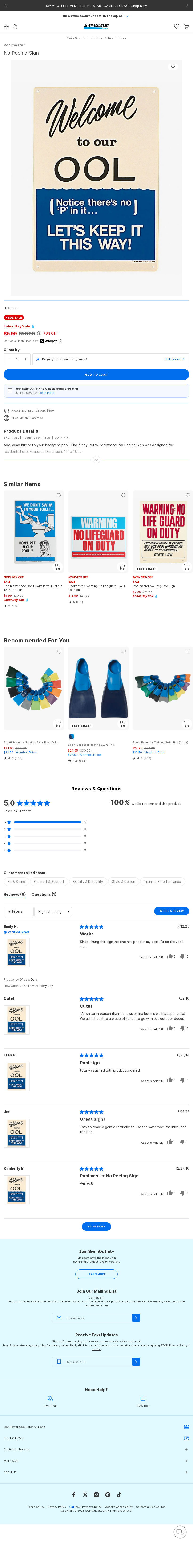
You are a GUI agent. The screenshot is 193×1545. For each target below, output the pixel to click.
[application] (180, 1532)
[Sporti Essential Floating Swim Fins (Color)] (34, 688)
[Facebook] (74, 1495)
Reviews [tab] (15, 895)
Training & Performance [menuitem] (162, 881)
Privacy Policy (178, 1345)
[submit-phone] (136, 1362)
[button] (11, 308)
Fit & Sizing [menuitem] (16, 881)
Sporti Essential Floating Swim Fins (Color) (32, 742)
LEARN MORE (96, 1274)
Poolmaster (14, 45)
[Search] (15, 26)
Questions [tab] (44, 895)
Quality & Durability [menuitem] (88, 881)
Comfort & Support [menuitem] (49, 881)
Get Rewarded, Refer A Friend (24, 1427)
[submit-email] (136, 1318)
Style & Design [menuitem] (123, 881)
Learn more (46, 392)
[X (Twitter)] (85, 1495)
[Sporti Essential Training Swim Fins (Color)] (163, 688)
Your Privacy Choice (89, 1507)
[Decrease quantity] (9, 359)
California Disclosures (150, 1507)
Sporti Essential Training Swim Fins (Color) (160, 742)
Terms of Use (36, 1507)
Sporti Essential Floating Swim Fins (91, 744)
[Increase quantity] (25, 359)
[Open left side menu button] (6, 26)
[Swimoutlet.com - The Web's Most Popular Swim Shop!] (96, 26)
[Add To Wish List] (173, 67)
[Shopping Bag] (186, 26)
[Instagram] (96, 1495)
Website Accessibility (119, 1507)
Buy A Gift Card (14, 1438)
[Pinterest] (108, 1495)
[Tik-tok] (119, 1495)
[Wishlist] (177, 26)
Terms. (96, 1349)
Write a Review (174, 912)
